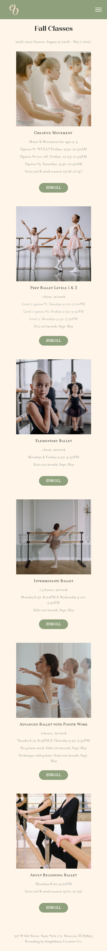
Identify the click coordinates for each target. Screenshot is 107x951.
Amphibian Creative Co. (63, 941)
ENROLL (53, 187)
